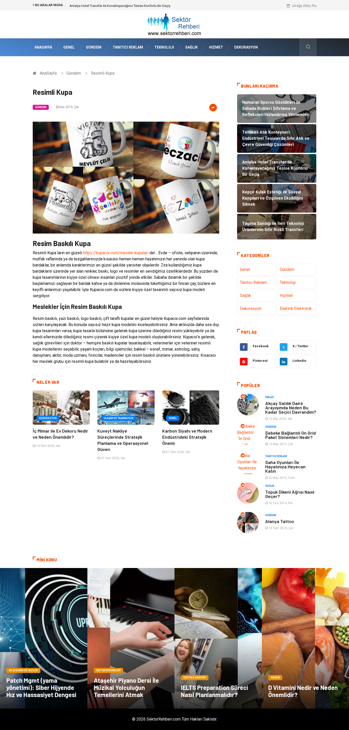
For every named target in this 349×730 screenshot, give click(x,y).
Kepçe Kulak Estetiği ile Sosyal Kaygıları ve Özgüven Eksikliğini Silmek (120, 6)
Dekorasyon (246, 47)
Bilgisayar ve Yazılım (23, 670)
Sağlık (191, 47)
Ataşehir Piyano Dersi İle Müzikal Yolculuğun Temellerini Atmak (126, 687)
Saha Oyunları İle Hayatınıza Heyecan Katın (285, 466)
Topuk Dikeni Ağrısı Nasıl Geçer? (289, 494)
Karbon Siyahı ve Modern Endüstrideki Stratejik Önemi (187, 437)
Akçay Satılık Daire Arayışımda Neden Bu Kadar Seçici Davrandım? (290, 407)
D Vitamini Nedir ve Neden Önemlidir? (303, 691)
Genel (69, 47)
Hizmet (216, 47)
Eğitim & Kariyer (194, 677)
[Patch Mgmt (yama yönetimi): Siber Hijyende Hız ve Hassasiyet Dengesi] (43, 638)
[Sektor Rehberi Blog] (174, 23)
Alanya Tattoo (279, 521)
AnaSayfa (43, 47)
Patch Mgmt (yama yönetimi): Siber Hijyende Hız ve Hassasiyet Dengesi (41, 687)
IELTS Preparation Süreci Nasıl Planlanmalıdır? (214, 691)
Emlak (269, 397)
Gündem (93, 47)
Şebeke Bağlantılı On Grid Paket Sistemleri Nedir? (290, 435)
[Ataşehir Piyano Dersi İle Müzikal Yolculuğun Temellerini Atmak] (131, 638)
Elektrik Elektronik (296, 308)
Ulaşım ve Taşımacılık (118, 418)
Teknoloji (164, 47)
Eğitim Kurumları (108, 670)
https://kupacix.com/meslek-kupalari (115, 252)
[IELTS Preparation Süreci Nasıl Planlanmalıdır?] (218, 638)
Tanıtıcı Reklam (128, 47)
